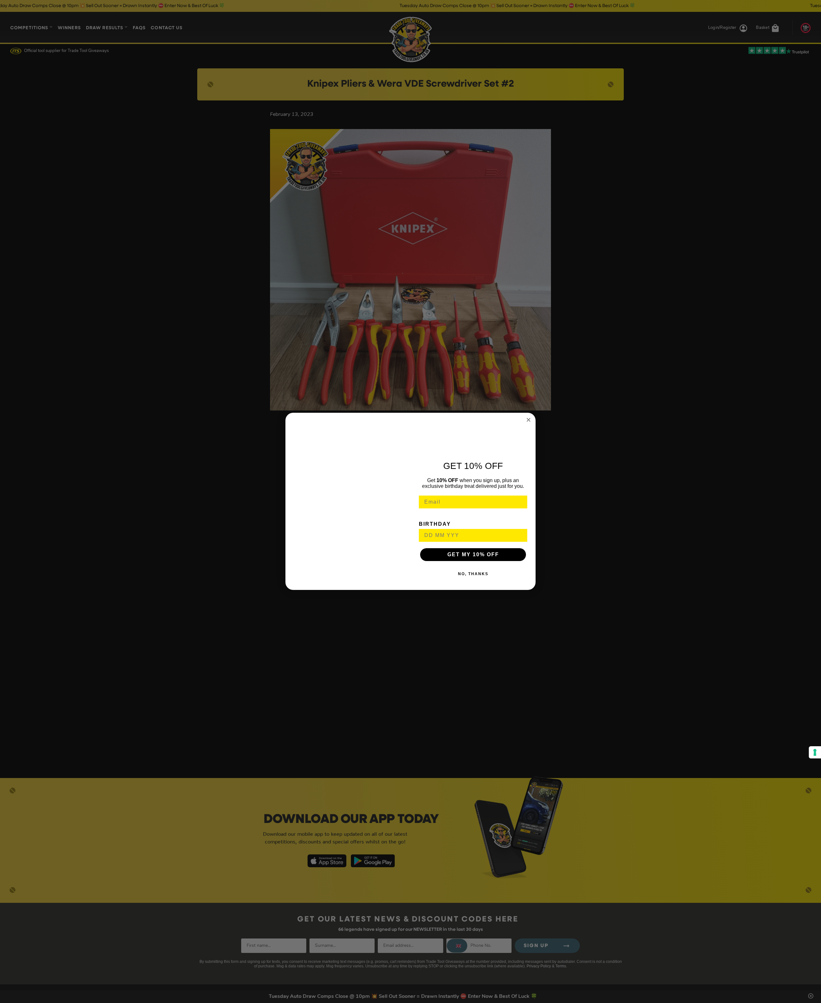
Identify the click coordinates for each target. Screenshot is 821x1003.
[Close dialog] (528, 420)
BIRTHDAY (435, 524)
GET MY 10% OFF (473, 555)
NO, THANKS (473, 574)
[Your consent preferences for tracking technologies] (815, 752)
